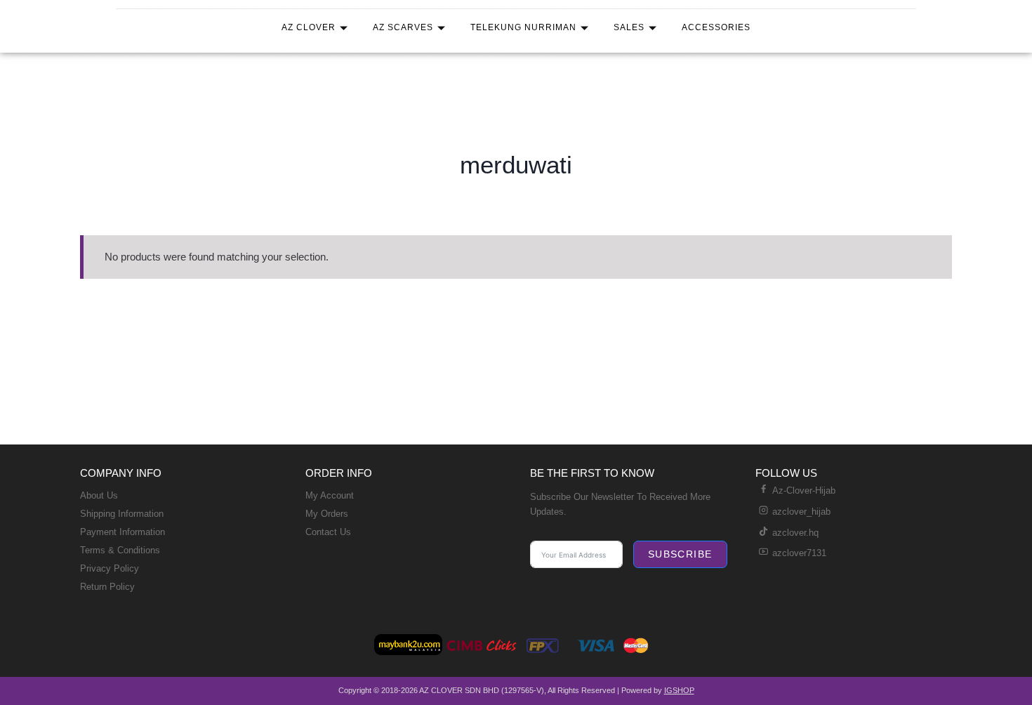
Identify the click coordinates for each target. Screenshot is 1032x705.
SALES (629, 27)
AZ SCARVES (403, 27)
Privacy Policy (109, 568)
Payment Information (122, 532)
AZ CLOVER (309, 27)
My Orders (326, 513)
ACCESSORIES (716, 27)
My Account (329, 495)
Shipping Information (122, 513)
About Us (99, 495)
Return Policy (107, 586)
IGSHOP (679, 690)
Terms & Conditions (120, 550)
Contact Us (328, 532)
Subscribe (680, 554)
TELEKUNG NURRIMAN (523, 27)
